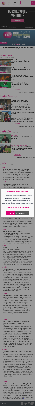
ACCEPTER (10, 213)
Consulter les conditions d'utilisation (17, 207)
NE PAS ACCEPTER (22, 213)
